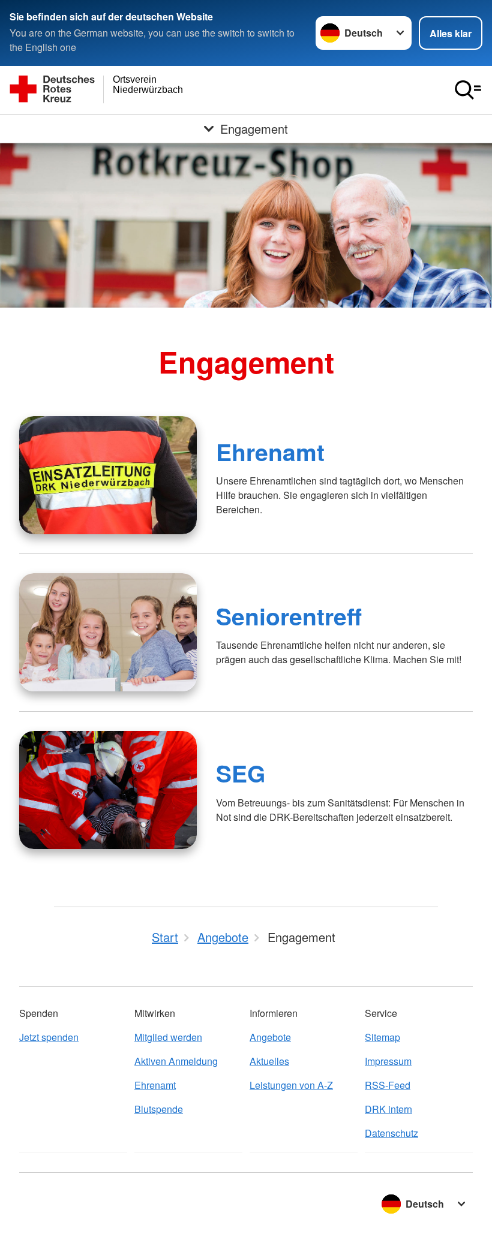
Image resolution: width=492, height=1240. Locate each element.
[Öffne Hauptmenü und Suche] (468, 90)
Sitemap (382, 1037)
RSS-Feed (387, 1085)
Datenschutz (391, 1133)
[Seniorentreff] (108, 632)
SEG (240, 773)
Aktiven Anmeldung (176, 1061)
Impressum (388, 1061)
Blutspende (158, 1109)
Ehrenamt (270, 451)
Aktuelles (269, 1061)
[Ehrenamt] (108, 475)
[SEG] (108, 790)
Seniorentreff (289, 616)
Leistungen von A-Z (291, 1085)
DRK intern (388, 1109)
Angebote (270, 1037)
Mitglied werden (168, 1037)
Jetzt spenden (49, 1037)
